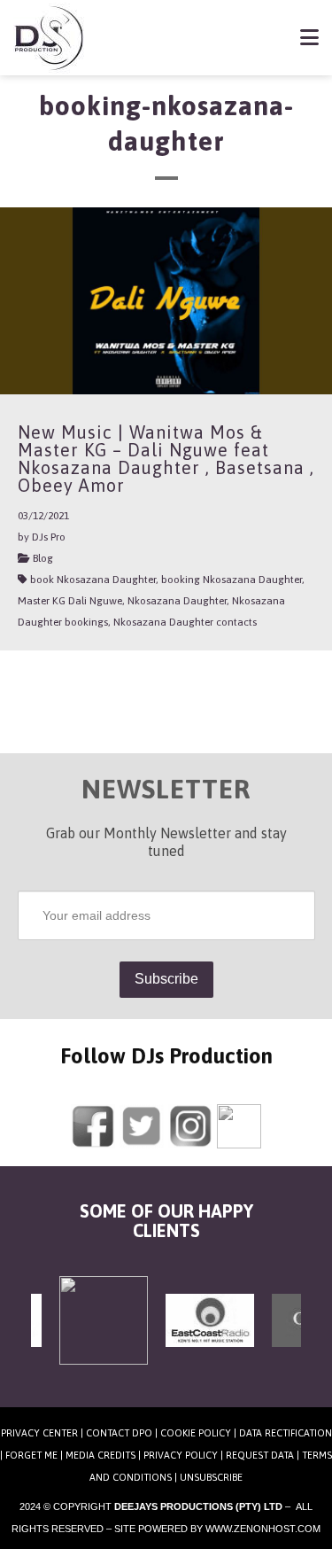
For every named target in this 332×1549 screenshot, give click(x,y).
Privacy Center (39, 1433)
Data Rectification (285, 1433)
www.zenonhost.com (262, 1528)
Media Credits (100, 1455)
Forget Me (31, 1455)
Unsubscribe (211, 1477)
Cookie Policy (195, 1433)
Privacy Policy (180, 1455)
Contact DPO (119, 1433)
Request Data (260, 1455)
